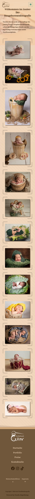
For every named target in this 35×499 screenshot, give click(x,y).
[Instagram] (17, 468)
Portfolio (17, 452)
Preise (17, 457)
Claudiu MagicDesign (22, 495)
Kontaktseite (17, 462)
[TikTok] (22, 468)
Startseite (17, 448)
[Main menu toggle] (30, 4)
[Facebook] (13, 468)
